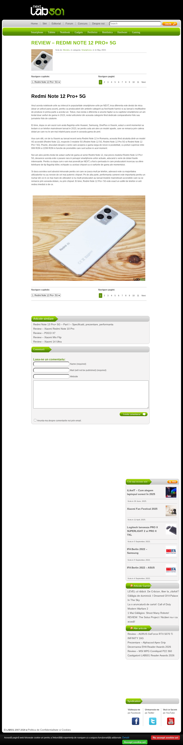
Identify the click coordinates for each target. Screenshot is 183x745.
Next (144, 82)
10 (133, 82)
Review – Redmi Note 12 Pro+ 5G (73, 43)
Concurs (82, 23)
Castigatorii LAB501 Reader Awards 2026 (151, 655)
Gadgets (79, 32)
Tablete (51, 32)
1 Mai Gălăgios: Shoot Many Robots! (148, 612)
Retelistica (107, 32)
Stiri (45, 23)
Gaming (136, 32)
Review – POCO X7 (44, 333)
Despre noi (98, 23)
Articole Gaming (142, 585)
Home (34, 23)
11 (138, 82)
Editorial (56, 23)
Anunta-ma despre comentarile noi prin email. (59, 420)
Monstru (66, 50)
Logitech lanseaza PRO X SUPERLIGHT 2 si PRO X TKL (142, 531)
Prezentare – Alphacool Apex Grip (147, 642)
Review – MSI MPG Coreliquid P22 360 (150, 651)
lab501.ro (49, 12)
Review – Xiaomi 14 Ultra (47, 341)
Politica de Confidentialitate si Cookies (49, 729)
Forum (69, 23)
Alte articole (140, 628)
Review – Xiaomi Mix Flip (47, 337)
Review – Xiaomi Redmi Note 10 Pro (53, 328)
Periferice (92, 32)
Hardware (122, 32)
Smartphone (37, 32)
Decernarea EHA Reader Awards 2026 (149, 646)
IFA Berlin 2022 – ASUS (141, 567)
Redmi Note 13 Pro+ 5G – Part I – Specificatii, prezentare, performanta (73, 324)
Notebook (65, 32)
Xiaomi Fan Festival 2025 (142, 508)
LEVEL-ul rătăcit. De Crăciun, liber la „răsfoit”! (153, 591)
